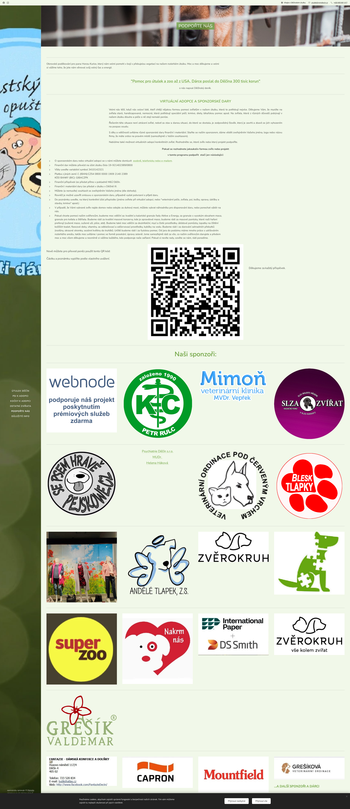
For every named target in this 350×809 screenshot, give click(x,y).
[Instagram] (8, 2)
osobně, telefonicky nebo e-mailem (152, 160)
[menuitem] (20, 391)
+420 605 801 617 (340, 2)
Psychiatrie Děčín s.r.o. (157, 451)
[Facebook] (3, 2)
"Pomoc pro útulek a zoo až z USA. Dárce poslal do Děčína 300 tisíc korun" (195, 81)
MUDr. (158, 457)
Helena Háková (157, 463)
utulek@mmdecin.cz (319, 2)
